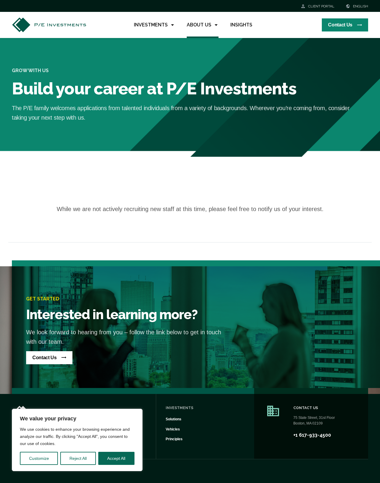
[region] (77, 440)
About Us (199, 25)
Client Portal (320, 6)
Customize (39, 458)
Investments (151, 25)
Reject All (78, 458)
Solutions (173, 419)
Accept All (116, 458)
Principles (174, 439)
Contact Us (340, 24)
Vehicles (173, 429)
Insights (241, 25)
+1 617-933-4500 (312, 435)
